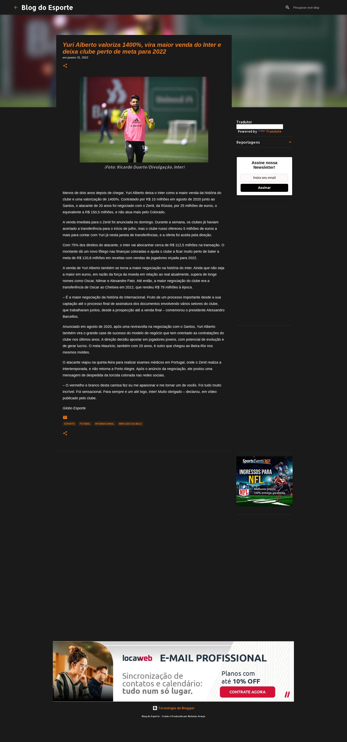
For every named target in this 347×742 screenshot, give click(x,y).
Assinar (264, 188)
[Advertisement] (264, 262)
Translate (274, 131)
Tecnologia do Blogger (176, 708)
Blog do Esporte (47, 7)
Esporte (69, 423)
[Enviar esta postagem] (65, 418)
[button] (65, 66)
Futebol (85, 423)
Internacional (104, 423)
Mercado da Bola (130, 423)
